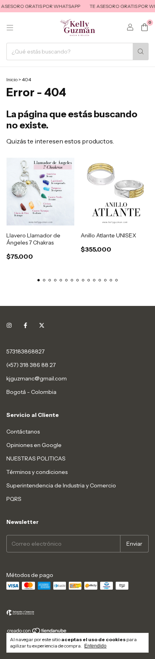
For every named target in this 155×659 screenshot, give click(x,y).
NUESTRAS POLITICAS (36, 458)
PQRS (13, 498)
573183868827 (25, 351)
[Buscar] (141, 51)
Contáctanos (23, 431)
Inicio (11, 79)
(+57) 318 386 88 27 (31, 365)
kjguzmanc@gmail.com (36, 378)
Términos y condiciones (37, 472)
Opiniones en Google (34, 445)
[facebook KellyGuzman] (25, 325)
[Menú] (10, 27)
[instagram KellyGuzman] (9, 325)
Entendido (95, 646)
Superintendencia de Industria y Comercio (61, 485)
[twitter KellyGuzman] (42, 325)
